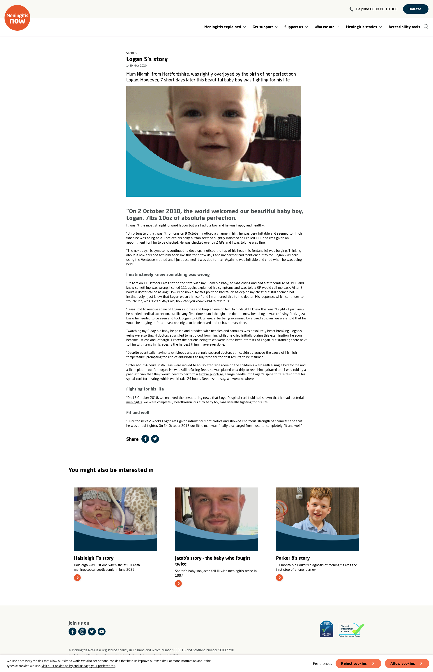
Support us (293, 27)
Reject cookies (354, 663)
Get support (263, 27)
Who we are (324, 27)
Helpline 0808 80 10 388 (377, 9)
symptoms (161, 250)
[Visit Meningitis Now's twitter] (92, 631)
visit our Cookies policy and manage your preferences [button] (78, 666)
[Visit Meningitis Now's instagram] (82, 631)
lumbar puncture (211, 374)
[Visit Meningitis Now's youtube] (102, 631)
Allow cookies (402, 663)
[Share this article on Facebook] (145, 439)
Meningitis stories (361, 27)
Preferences (322, 663)
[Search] (426, 27)
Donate (414, 9)
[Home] (17, 18)
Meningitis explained (222, 27)
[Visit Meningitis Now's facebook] (72, 631)
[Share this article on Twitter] (155, 439)
